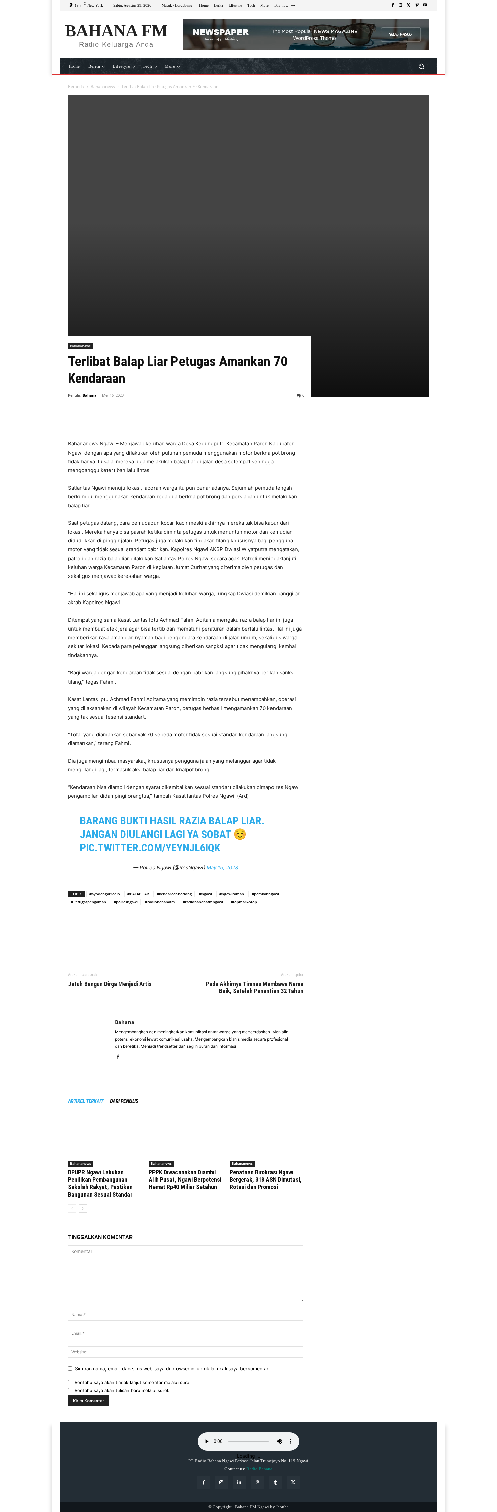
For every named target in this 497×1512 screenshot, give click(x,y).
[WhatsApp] (121, 420)
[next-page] (83, 1208)
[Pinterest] (106, 420)
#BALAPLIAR (138, 893)
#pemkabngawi (265, 893)
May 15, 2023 (222, 867)
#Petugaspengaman (88, 901)
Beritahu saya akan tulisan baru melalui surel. (122, 1390)
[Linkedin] (239, 1482)
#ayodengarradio (104, 893)
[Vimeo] (417, 5)
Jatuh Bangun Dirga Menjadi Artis (110, 984)
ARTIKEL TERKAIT (85, 1101)
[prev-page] (72, 1208)
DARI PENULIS (124, 1101)
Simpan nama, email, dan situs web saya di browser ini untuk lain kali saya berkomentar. (172, 1369)
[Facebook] (392, 5)
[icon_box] (285, 6)
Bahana (89, 395)
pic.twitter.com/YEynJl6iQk (150, 847)
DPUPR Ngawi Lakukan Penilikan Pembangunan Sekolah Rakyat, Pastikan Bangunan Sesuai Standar (100, 1183)
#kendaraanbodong (174, 893)
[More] (137, 420)
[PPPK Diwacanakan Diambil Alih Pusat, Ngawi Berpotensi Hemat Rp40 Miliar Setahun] (185, 1141)
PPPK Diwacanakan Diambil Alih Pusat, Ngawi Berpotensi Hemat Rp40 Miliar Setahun (185, 1179)
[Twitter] (409, 5)
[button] (421, 66)
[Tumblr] (275, 1482)
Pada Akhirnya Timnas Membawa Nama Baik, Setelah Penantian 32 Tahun (254, 987)
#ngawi (205, 893)
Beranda (76, 86)
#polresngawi (126, 901)
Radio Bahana (259, 1468)
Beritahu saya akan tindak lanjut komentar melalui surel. (133, 1382)
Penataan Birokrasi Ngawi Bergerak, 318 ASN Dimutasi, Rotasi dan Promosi (266, 1179)
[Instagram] (401, 5)
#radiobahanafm (160, 901)
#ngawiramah (231, 893)
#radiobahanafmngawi (203, 901)
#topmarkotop (244, 901)
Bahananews (103, 86)
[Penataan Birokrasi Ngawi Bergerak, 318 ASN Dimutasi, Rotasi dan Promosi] (266, 1141)
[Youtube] (425, 5)
